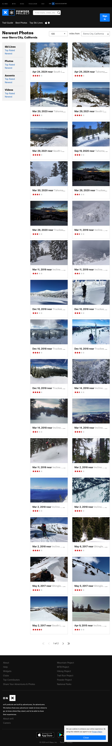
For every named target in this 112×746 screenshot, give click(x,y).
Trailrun (33, 4)
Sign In (105, 17)
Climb (5, 4)
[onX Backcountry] (58, 3)
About (6, 662)
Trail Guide (7, 22)
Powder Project (64, 679)
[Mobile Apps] (47, 22)
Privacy (69, 742)
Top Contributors (11, 679)
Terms (62, 742)
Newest (8, 53)
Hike (22, 4)
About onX (8, 718)
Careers (7, 722)
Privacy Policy (97, 732)
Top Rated (10, 50)
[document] (86, 734)
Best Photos (21, 22)
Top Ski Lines (36, 22)
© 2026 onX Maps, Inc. (48, 742)
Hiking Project (64, 671)
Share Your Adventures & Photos (19, 684)
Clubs (6, 675)
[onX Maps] (9, 700)
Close (86, 737)
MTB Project (63, 667)
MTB (14, 4)
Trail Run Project (65, 675)
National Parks (64, 684)
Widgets (7, 671)
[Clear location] (108, 33)
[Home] (17, 12)
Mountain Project (65, 662)
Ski (43, 4)
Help (5, 667)
